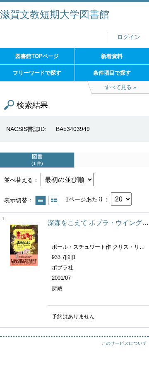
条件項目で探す (112, 73)
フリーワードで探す (37, 73)
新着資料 (112, 56)
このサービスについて (124, 343)
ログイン (128, 37)
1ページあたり (84, 199)
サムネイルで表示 (53, 200)
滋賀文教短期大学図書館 (54, 14)
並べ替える (18, 180)
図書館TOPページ (37, 56)
